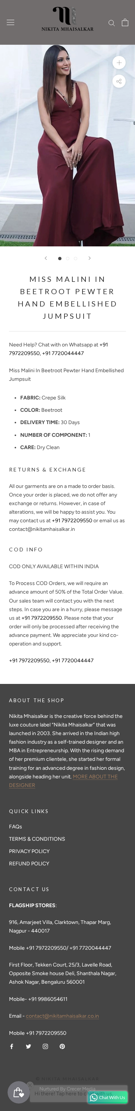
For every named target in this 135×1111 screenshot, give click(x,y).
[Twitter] (28, 1046)
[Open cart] (125, 22)
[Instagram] (45, 1046)
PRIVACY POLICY (29, 851)
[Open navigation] (10, 22)
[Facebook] (11, 1046)
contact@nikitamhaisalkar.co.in (62, 1016)
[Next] (89, 258)
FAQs (15, 827)
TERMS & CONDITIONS (37, 839)
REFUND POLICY (29, 864)
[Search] (111, 22)
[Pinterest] (62, 1046)
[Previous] (46, 258)
